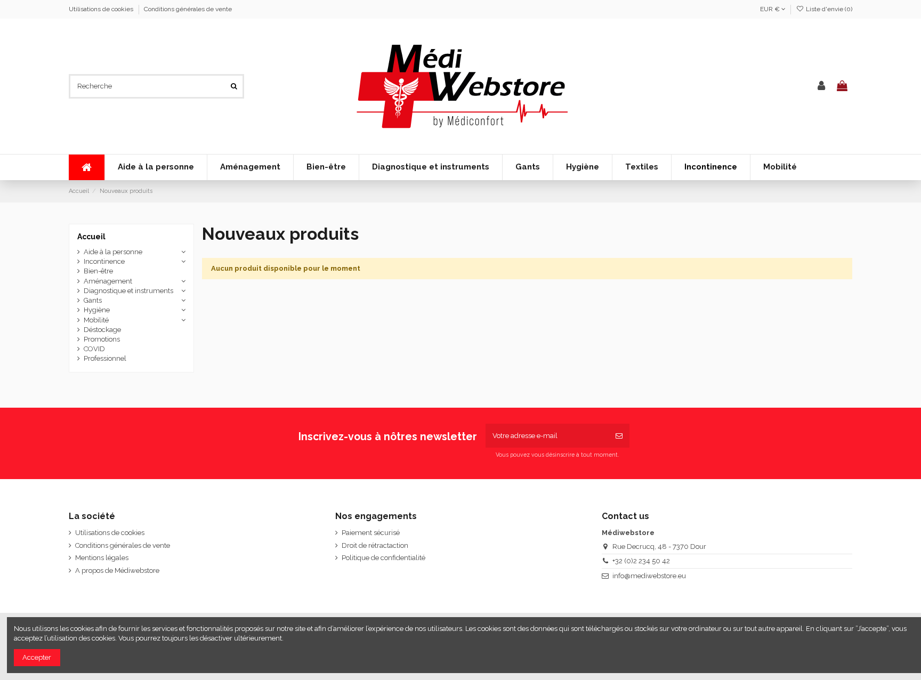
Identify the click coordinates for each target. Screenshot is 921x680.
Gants (93, 300)
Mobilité (96, 320)
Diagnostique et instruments (128, 291)
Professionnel (105, 358)
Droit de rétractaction (375, 545)
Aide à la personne (113, 252)
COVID (94, 349)
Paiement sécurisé (371, 533)
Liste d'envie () (828, 9)
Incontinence (104, 261)
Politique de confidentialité (383, 558)
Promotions (102, 339)
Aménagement (108, 281)
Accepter (36, 657)
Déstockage (102, 330)
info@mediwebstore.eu (649, 576)
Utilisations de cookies (102, 9)
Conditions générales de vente (188, 9)
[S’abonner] (619, 436)
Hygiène (97, 310)
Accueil (91, 236)
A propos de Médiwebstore (117, 570)
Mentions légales (101, 558)
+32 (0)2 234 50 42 (641, 561)
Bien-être (98, 271)
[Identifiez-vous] (821, 86)
